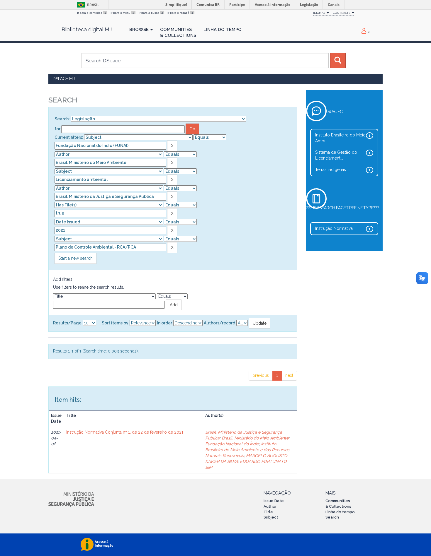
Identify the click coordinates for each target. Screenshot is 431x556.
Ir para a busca (151, 12)
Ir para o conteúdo (91, 12)
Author (270, 506)
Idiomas (319, 12)
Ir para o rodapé (180, 12)
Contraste (342, 12)
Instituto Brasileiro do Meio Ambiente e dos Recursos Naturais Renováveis (247, 450)
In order (164, 323)
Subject (271, 517)
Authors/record (219, 323)
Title (268, 512)
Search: (62, 119)
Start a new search (75, 258)
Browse (139, 29)
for (57, 128)
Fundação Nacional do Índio (232, 444)
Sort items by (115, 323)
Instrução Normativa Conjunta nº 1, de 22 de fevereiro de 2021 (124, 432)
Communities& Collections (178, 32)
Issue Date (274, 501)
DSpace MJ (64, 78)
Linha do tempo (340, 512)
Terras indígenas (330, 169)
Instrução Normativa (334, 228)
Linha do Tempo (222, 29)
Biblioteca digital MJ (87, 29)
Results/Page (67, 323)
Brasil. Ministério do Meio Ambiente (255, 438)
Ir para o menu (122, 12)
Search (332, 517)
